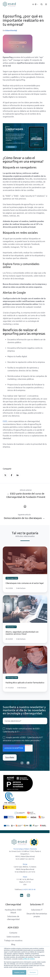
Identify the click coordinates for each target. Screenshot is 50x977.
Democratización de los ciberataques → (24, 518)
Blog (13, 944)
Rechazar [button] (33, 972)
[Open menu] (46, 4)
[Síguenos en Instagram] (22, 763)
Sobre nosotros (13, 937)
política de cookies (29, 959)
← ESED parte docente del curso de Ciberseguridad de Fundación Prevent (25, 495)
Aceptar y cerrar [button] (19, 972)
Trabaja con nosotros (13, 940)
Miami (25, 877)
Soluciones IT (37, 910)
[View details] (21, 895)
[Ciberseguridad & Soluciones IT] (25, 506)
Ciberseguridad (13, 904)
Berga (25, 864)
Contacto (13, 933)
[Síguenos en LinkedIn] (28, 763)
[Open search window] (41, 4)
